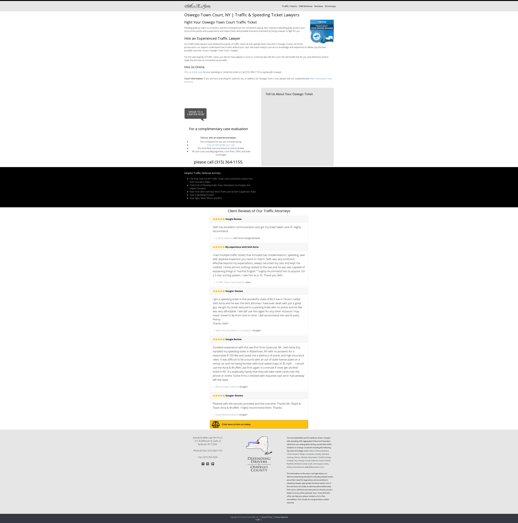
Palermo (314, 460)
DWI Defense (306, 6)
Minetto (304, 457)
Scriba (325, 464)
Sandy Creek (307, 464)
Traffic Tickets (289, 6)
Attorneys (330, 6)
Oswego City (292, 460)
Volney (289, 467)
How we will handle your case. (221, 144)
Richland (297, 464)
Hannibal (325, 454)
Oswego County (304, 460)
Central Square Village (296, 454)
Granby (318, 454)
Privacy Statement (281, 517)
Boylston (325, 451)
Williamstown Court (316, 467)
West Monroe (298, 467)
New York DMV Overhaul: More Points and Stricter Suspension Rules (223, 191)
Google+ (257, 330)
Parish (321, 460)
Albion (312, 451)
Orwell (320, 457)
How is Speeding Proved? (202, 194)
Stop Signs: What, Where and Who (206, 198)
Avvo (248, 282)
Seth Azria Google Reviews (246, 238)
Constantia (309, 454)
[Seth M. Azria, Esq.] (197, 6)
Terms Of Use (266, 517)
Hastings (290, 457)
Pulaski (327, 460)
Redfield (290, 464)
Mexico (297, 457)
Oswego (327, 457)
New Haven (312, 457)
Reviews (318, 6)
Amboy (318, 451)
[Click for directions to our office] (259, 455)
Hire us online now (193, 72)
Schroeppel (318, 464)
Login (258, 519)
